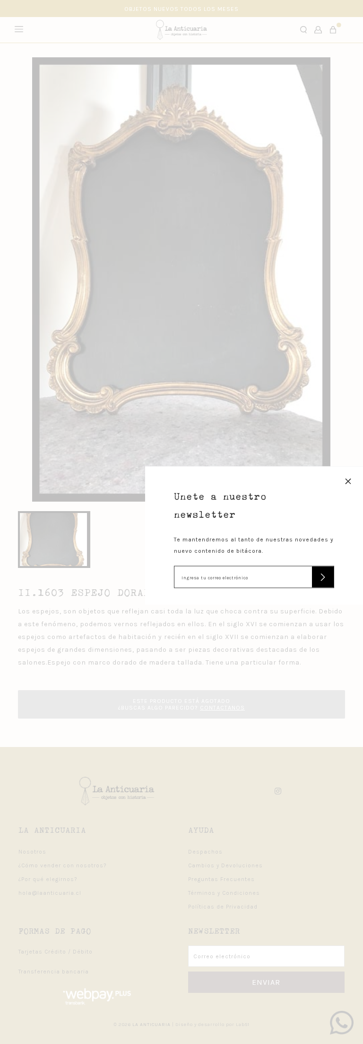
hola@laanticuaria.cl (49, 893)
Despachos (205, 851)
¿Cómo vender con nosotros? (62, 865)
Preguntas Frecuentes (221, 879)
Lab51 (243, 1024)
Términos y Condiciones (224, 893)
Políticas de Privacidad (223, 906)
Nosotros (32, 851)
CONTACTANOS (222, 707)
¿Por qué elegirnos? (48, 879)
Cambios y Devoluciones (225, 865)
